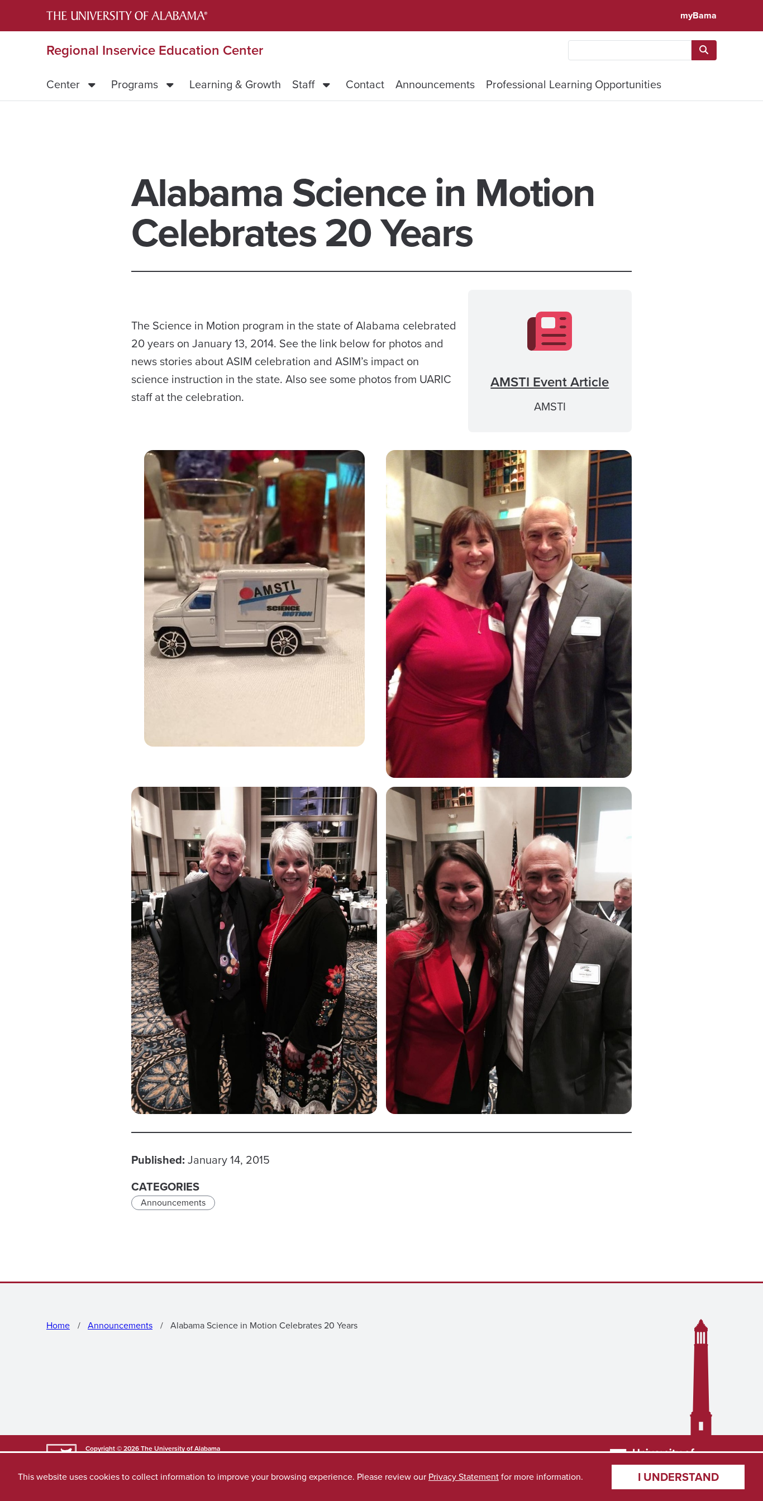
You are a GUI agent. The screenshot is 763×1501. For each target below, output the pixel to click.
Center (63, 84)
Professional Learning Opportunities (573, 84)
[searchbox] (630, 50)
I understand (678, 1477)
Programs (134, 84)
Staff (303, 84)
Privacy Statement (463, 1476)
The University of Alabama (180, 1448)
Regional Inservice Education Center (154, 50)
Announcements (435, 84)
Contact (365, 84)
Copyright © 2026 (112, 1448)
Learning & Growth (235, 84)
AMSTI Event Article (549, 382)
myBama (698, 15)
